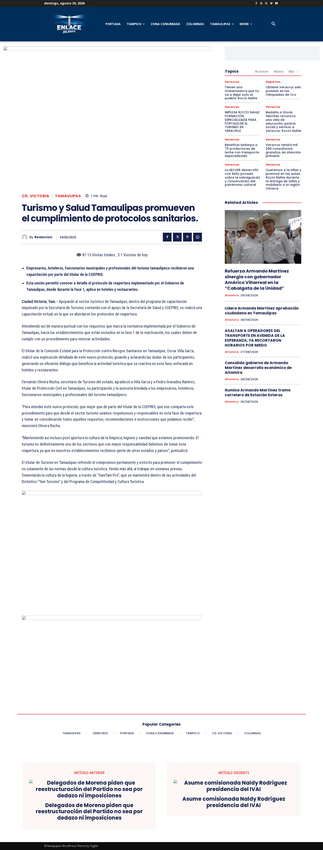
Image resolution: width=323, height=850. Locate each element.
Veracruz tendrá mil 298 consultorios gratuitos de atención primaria (283, 150)
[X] (266, 3)
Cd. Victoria (35, 196)
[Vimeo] (271, 3)
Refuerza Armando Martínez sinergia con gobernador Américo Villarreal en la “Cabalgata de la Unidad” (257, 279)
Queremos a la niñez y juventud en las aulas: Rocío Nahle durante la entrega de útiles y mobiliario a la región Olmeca (283, 179)
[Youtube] (276, 3)
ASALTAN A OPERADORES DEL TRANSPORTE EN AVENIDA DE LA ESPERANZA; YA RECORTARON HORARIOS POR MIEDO (255, 338)
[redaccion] (25, 237)
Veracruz (232, 81)
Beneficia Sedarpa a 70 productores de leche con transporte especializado (242, 150)
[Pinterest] (187, 237)
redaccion (43, 237)
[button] (273, 24)
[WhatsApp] (197, 237)
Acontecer (262, 72)
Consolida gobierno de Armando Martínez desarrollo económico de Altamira (258, 367)
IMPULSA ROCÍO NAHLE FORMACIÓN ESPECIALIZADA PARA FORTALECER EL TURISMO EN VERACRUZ (242, 121)
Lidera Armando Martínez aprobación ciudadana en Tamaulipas (262, 311)
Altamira (232, 295)
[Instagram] (261, 3)
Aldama (278, 72)
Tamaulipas (68, 196)
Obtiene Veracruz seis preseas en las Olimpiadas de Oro (283, 91)
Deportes (273, 81)
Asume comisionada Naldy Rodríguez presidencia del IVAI (233, 802)
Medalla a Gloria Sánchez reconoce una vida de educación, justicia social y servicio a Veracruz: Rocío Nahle (283, 121)
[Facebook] (256, 3)
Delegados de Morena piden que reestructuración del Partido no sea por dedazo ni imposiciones (89, 811)
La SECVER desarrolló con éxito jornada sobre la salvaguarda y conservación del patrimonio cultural (242, 177)
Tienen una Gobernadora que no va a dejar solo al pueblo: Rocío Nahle (242, 92)
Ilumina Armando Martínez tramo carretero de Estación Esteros (257, 392)
